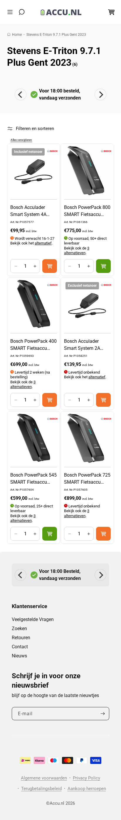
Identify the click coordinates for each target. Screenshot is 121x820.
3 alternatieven (76, 250)
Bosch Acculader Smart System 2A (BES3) (82, 345)
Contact (20, 646)
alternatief (43, 243)
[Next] (100, 94)
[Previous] (20, 94)
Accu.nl (57, 803)
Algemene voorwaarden (44, 778)
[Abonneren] (102, 713)
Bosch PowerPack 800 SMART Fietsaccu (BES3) (87, 211)
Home (17, 35)
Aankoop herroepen (87, 788)
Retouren (21, 637)
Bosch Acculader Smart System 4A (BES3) (28, 211)
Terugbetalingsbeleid (41, 788)
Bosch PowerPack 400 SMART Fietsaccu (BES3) (33, 345)
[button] (11, 12)
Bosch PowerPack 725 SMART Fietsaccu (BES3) (87, 479)
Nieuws (19, 656)
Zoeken (19, 628)
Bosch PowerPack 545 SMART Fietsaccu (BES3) (33, 479)
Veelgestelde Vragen (33, 619)
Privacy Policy (86, 778)
